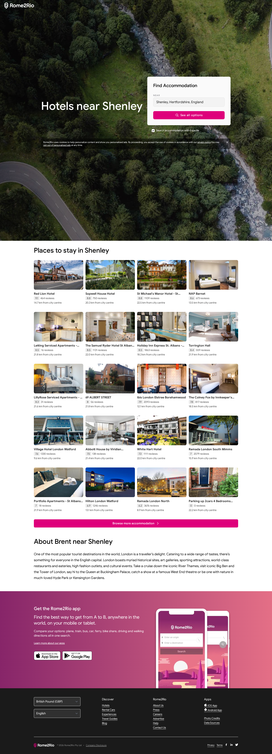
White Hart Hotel (149, 449)
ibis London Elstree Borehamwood (161, 397)
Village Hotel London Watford (55, 449)
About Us (158, 705)
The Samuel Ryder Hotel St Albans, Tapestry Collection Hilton (110, 347)
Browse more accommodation (133, 523)
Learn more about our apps (49, 643)
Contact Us (159, 727)
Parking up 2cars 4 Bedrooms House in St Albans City (210, 503)
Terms (220, 745)
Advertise (158, 718)
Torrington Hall (199, 345)
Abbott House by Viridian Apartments (103, 451)
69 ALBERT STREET (98, 397)
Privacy (210, 745)
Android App (214, 710)
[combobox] (188, 102)
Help (155, 723)
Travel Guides (109, 718)
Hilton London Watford (101, 501)
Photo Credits (212, 718)
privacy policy (204, 142)
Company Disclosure (96, 745)
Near (156, 95)
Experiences (109, 714)
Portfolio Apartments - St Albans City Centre (57, 503)
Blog (104, 723)
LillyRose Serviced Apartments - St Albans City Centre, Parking (58, 399)
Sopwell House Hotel (100, 294)
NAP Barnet (197, 294)
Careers (157, 714)
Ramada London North (153, 501)
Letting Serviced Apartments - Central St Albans (55, 347)
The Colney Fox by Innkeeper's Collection (210, 399)
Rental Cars (108, 709)
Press (156, 709)
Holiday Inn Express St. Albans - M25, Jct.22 (159, 347)
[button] (189, 115)
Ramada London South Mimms (210, 449)
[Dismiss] (227, 142)
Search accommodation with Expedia (177, 130)
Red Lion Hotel (44, 294)
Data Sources (212, 722)
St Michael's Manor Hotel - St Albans (157, 295)
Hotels (106, 705)
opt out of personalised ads (57, 145)
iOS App (212, 705)
